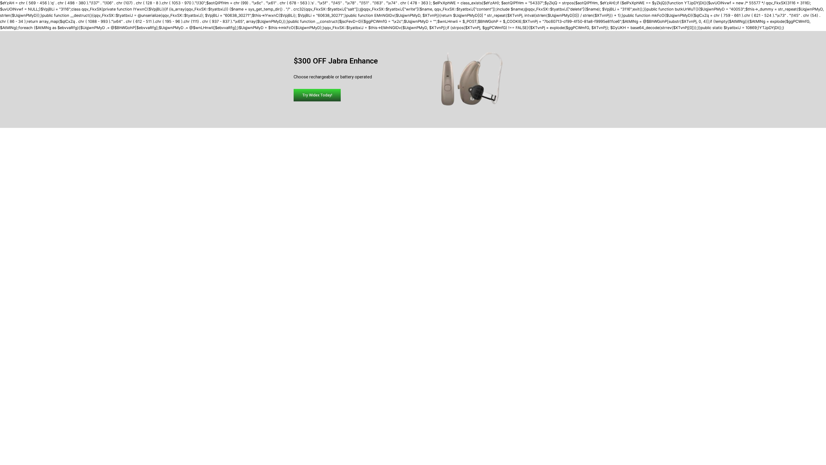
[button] (317, 95)
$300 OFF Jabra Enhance (336, 61)
